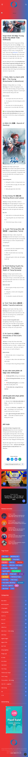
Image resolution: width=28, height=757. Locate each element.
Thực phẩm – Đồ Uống (7, 680)
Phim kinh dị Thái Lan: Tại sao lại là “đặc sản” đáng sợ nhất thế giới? (16, 529)
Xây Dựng (5, 588)
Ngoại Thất (14, 568)
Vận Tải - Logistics (8, 585)
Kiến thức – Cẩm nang (7, 631)
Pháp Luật (13, 574)
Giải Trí (4, 565)
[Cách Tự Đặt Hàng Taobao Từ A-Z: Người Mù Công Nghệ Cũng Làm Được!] (4, 522)
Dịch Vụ (12, 562)
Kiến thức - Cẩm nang (16, 565)
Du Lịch (5, 562)
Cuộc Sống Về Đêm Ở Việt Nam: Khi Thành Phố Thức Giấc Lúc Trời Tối (16, 516)
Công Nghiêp (6, 559)
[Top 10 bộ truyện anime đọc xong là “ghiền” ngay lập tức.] (4, 543)
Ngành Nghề (6, 571)
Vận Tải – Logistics (6, 684)
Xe (16, 585)
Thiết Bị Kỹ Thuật (15, 576)
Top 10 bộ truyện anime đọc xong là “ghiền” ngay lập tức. (16, 543)
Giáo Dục (19, 562)
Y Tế (12, 588)
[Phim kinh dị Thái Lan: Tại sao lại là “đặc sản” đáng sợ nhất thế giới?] (4, 529)
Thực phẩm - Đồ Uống (9, 582)
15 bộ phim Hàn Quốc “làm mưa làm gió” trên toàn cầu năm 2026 (16, 536)
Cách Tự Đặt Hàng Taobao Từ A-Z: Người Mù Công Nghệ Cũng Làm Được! (17, 523)
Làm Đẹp (5, 568)
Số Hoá (21, 574)
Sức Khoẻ (5, 576)
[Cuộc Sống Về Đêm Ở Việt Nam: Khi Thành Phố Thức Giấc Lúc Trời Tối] (4, 516)
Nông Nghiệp (16, 571)
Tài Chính (20, 582)
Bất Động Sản (14, 556)
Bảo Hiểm (5, 556)
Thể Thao (5, 579)
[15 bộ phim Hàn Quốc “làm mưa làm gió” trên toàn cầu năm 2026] (4, 536)
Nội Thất (5, 574)
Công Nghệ (16, 559)
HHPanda (15, 52)
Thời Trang (14, 579)
